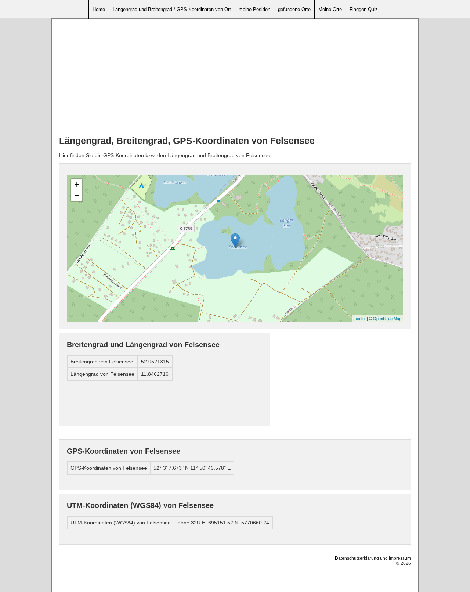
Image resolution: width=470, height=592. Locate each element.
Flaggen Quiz (364, 9)
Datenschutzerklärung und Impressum (373, 558)
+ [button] (77, 184)
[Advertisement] (235, 77)
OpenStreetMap (387, 318)
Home (99, 9)
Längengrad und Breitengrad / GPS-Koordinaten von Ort (172, 9)
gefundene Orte (294, 9)
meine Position (254, 9)
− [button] (77, 195)
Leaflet (360, 318)
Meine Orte (330, 9)
